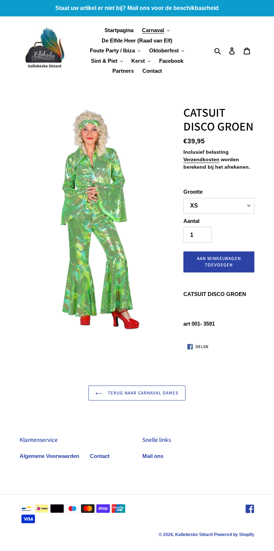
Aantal (191, 221)
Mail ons (152, 456)
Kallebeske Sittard (194, 534)
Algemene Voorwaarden (49, 456)
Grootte (193, 192)
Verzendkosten (201, 159)
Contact (100, 456)
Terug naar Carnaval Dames (142, 393)
